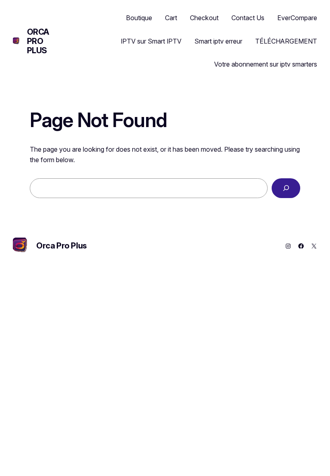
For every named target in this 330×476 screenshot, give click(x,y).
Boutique (139, 18)
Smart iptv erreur (218, 41)
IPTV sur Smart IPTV (151, 41)
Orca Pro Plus (38, 41)
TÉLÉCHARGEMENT (286, 41)
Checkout (204, 18)
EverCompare (297, 18)
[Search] (286, 188)
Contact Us (247, 18)
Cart (171, 18)
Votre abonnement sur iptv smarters (265, 64)
